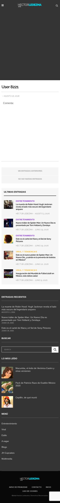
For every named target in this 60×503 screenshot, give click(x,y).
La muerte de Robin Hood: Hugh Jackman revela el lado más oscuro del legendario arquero (34, 207)
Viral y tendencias (26, 252)
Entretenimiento (25, 201)
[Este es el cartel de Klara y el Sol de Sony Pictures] (8, 239)
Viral (4, 429)
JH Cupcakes (8, 453)
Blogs (4, 447)
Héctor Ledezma (24, 214)
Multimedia (7, 458)
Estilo (4, 435)
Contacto (37, 487)
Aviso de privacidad (18, 487)
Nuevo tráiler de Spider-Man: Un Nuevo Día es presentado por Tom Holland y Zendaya (36, 224)
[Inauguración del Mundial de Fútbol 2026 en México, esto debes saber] (8, 273)
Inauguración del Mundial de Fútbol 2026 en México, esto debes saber (35, 274)
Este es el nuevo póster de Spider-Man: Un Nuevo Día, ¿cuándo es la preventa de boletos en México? (35, 257)
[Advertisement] (30, 49)
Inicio (48, 487)
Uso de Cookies (30, 491)
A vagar (5, 441)
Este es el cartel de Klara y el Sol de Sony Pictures (26, 328)
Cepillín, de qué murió (26, 397)
